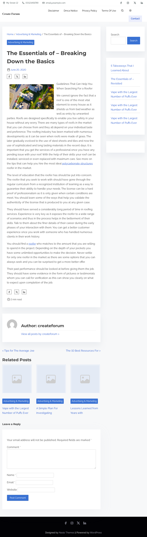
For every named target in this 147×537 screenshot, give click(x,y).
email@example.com (55, 3)
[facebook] (121, 3)
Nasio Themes (67, 532)
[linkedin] (142, 3)
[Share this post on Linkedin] (25, 76)
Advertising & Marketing (28, 34)
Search (115, 34)
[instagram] (128, 3)
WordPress (96, 532)
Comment (14, 447)
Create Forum (11, 13)
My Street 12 (12, 3)
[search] (122, 11)
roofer (32, 243)
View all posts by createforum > (40, 333)
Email (11, 482)
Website (12, 489)
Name (11, 474)
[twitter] (135, 3)
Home (10, 34)
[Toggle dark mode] (129, 11)
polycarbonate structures (77, 163)
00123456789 (31, 3)
